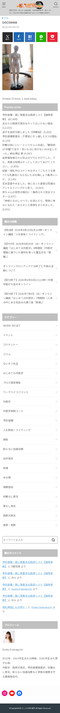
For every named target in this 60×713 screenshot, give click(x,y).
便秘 (5, 439)
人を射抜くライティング (17, 430)
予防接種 (8, 420)
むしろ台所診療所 (28, 708)
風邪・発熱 (9, 525)
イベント (8, 335)
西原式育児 (9, 515)
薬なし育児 (9, 506)
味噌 (5, 468)
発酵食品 (8, 487)
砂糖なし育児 (10, 496)
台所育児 (8, 458)
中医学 (7, 401)
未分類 (7, 477)
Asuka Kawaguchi (21, 589)
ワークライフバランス (15, 392)
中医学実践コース (13, 411)
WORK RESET (11, 325)
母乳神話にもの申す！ (15, 607)
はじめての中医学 (13, 373)
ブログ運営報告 (12, 382)
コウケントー (10, 344)
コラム (7, 354)
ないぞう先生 (10, 363)
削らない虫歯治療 (13, 449)
